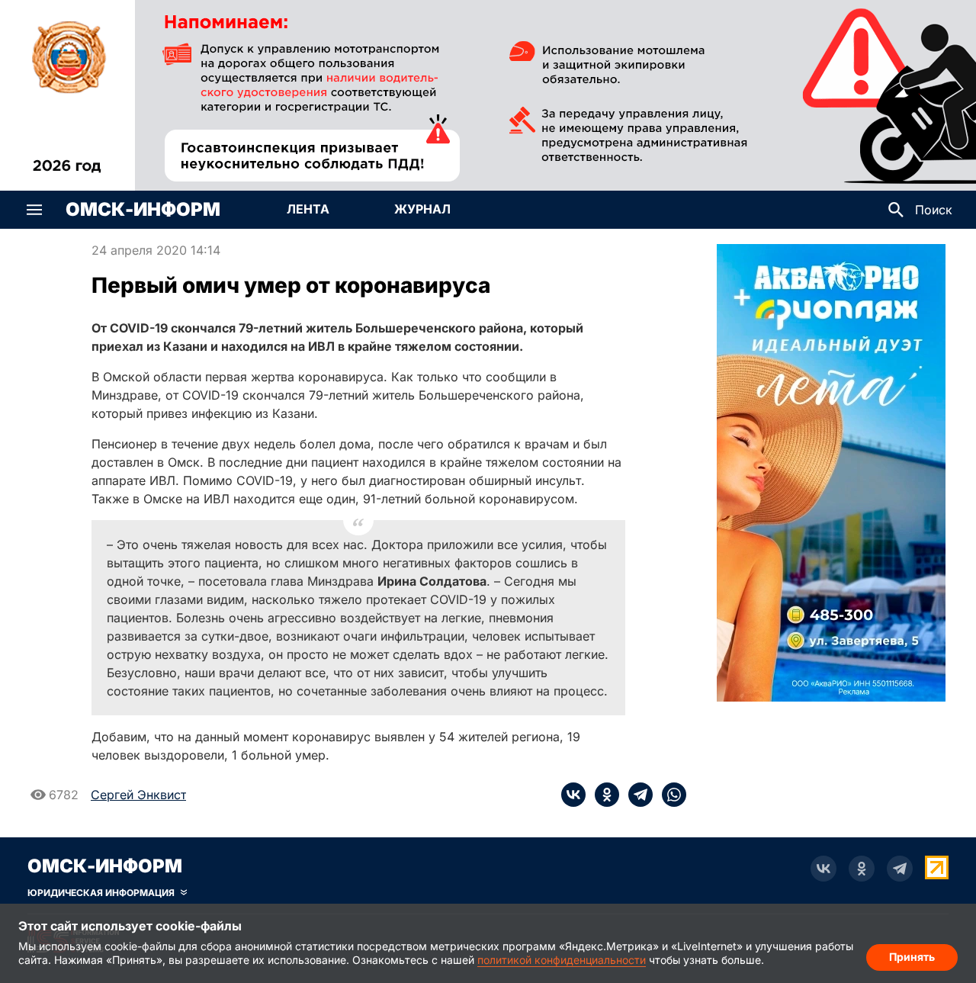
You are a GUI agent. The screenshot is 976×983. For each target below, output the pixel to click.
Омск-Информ (143, 209)
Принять (912, 956)
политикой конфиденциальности (561, 959)
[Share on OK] (602, 794)
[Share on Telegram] (636, 794)
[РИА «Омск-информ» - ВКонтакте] (823, 869)
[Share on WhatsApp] (669, 794)
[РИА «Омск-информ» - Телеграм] (900, 869)
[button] (34, 210)
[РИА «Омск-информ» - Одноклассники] (862, 869)
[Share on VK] (573, 794)
